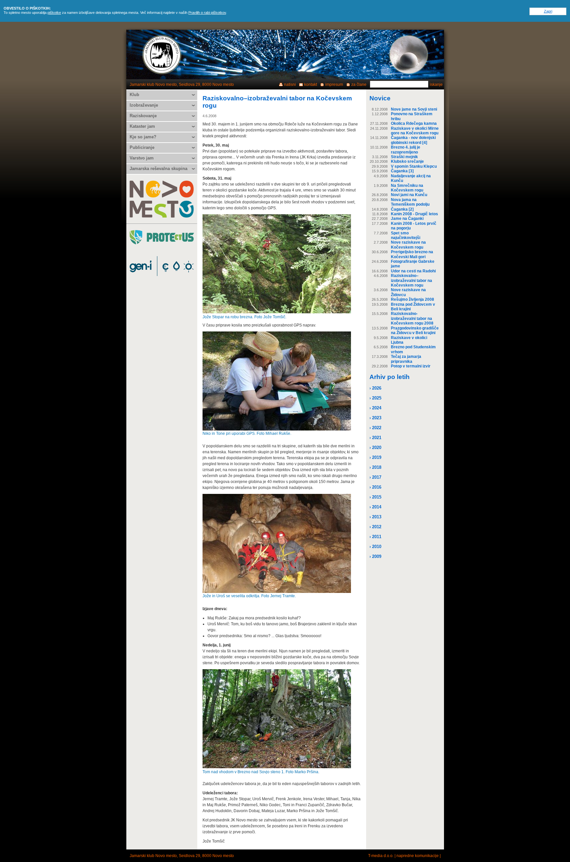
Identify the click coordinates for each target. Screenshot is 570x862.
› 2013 (375, 516)
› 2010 (375, 546)
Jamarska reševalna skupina (158, 168)
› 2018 (375, 467)
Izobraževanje (144, 105)
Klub (134, 94)
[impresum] (408, 54)
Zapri (548, 11)
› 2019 (375, 457)
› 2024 (375, 407)
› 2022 (375, 427)
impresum (334, 84)
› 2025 (375, 398)
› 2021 (375, 437)
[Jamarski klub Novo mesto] (162, 54)
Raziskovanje (143, 115)
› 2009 (375, 556)
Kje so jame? (143, 136)
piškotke (54, 13)
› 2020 (375, 447)
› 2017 (375, 477)
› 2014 (375, 506)
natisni (290, 84)
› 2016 (375, 487)
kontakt (310, 84)
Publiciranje (142, 147)
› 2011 (375, 536)
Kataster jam (142, 126)
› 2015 (375, 497)
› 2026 (375, 388)
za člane (358, 84)
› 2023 (375, 417)
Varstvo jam (142, 157)
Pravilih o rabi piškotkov (207, 13)
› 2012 (375, 526)
